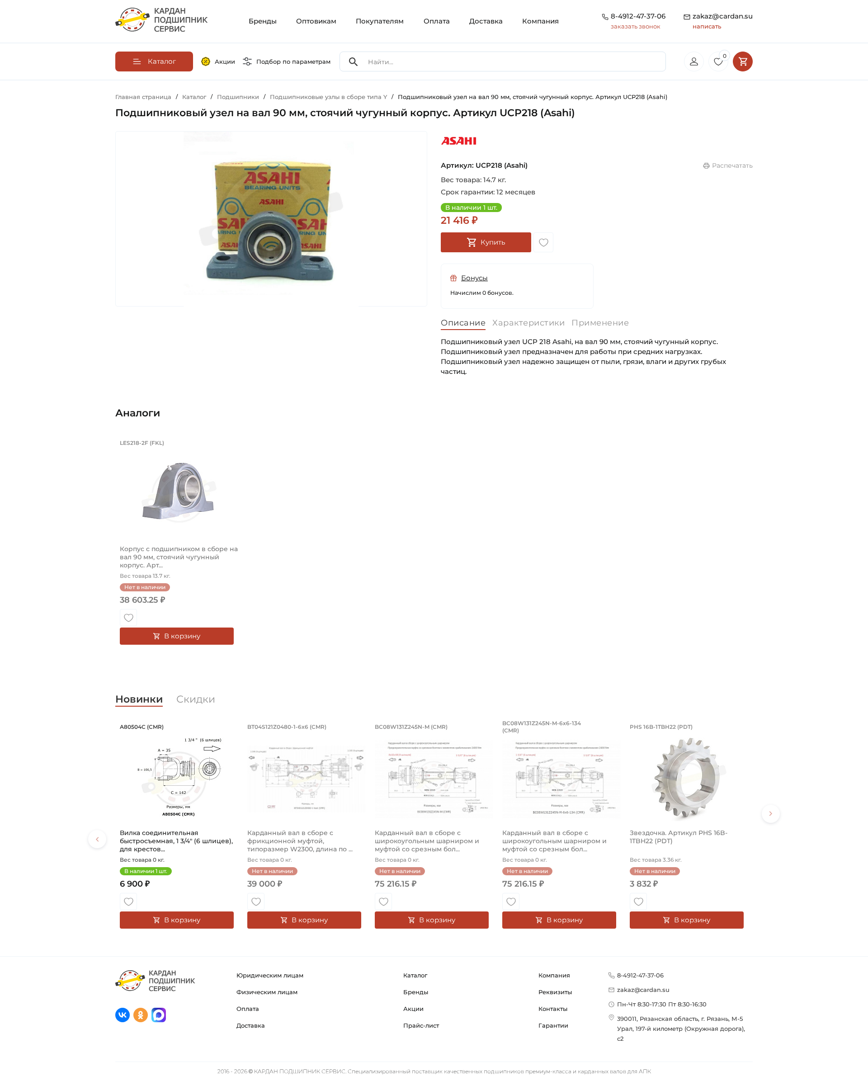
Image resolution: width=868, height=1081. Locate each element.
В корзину (182, 636)
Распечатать (732, 165)
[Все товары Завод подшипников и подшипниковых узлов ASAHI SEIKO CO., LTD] (459, 141)
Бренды (263, 21)
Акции (225, 61)
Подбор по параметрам (293, 61)
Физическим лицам (266, 992)
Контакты (552, 1008)
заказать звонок (635, 26)
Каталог (415, 975)
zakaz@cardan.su (723, 21)
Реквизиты (555, 992)
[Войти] (694, 61)
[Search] (353, 61)
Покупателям (380, 21)
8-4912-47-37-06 (638, 16)
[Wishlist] (543, 242)
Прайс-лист (421, 1025)
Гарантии (553, 1025)
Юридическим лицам (269, 975)
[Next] (771, 814)
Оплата (437, 21)
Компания (540, 21)
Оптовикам (316, 21)
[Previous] (97, 839)
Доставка (486, 21)
